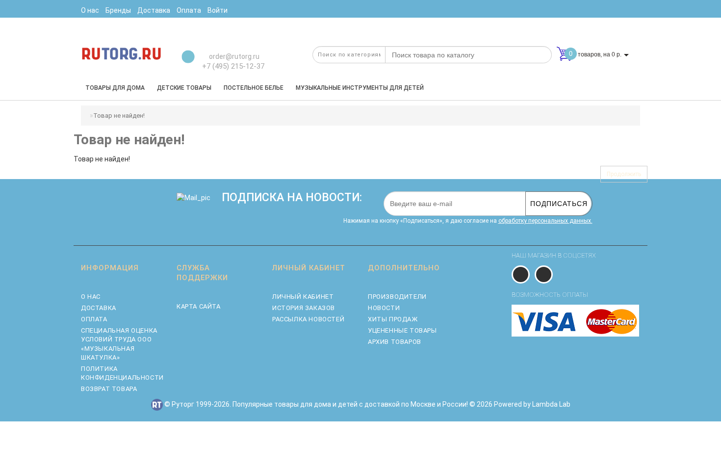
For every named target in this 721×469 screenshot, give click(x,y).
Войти (217, 10)
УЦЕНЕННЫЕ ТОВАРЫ (402, 330)
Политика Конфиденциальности (121, 373)
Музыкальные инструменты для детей (360, 87)
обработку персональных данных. (545, 220)
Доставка (98, 308)
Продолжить (624, 174)
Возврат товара (109, 388)
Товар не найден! (119, 115)
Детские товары (184, 87)
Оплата (94, 319)
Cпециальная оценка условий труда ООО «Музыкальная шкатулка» (119, 344)
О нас (91, 296)
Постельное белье (253, 87)
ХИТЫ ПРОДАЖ (393, 319)
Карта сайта (199, 306)
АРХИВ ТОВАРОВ (394, 341)
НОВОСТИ (384, 308)
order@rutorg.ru (233, 56)
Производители (397, 296)
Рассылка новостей (308, 319)
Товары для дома (115, 87)
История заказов (303, 308)
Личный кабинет (303, 296)
